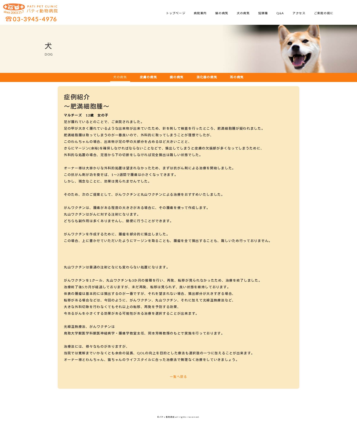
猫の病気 (221, 13)
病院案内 (200, 13)
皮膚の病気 (148, 77)
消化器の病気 (206, 77)
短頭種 (263, 13)
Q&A (280, 13)
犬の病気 (243, 13)
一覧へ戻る (178, 376)
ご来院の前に (323, 13)
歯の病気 (177, 77)
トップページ (175, 13)
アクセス (299, 13)
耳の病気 (237, 77)
